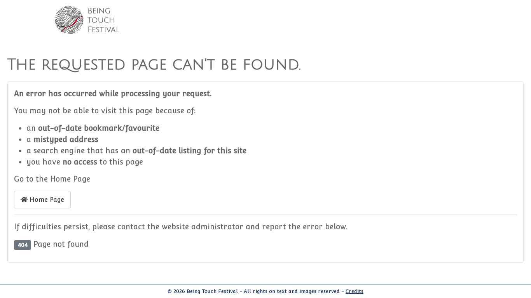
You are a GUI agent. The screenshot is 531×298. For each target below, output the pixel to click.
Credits (354, 291)
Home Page (46, 199)
